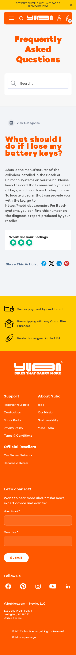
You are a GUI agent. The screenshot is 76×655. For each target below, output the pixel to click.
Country (11, 532)
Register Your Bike (16, 404)
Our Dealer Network (18, 455)
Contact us (12, 412)
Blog (41, 404)
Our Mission (46, 412)
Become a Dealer (16, 463)
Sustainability (48, 420)
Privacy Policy (13, 428)
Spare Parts (12, 420)
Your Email (12, 511)
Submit (16, 557)
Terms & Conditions (18, 435)
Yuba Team (46, 428)
